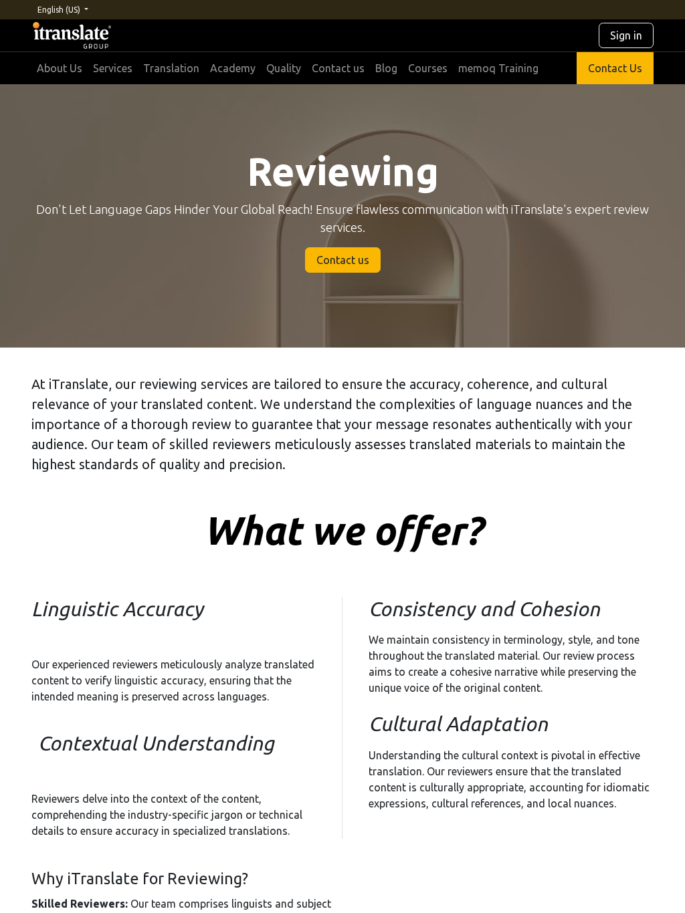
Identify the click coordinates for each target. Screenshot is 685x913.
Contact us (342, 260)
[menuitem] (59, 68)
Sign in (626, 35)
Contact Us (615, 68)
